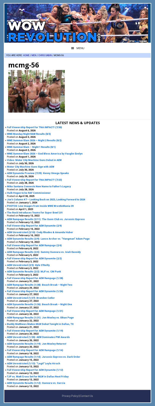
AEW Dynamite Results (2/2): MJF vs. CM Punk (34, 271)
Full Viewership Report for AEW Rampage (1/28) (35, 278)
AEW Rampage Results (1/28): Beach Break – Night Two (39, 284)
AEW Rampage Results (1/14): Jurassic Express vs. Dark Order (43, 356)
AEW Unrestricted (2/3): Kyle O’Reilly (28, 265)
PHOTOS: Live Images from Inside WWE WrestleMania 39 (40, 206)
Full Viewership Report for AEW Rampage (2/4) (34, 245)
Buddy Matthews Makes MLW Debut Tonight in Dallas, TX (40, 324)
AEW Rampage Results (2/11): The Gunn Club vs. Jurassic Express (46, 219)
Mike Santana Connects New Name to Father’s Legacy (39, 186)
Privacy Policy (70, 395)
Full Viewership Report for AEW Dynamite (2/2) (34, 258)
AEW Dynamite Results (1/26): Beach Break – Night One (39, 304)
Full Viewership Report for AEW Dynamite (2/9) (34, 225)
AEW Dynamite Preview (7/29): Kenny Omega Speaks (38, 173)
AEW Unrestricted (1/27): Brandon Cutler (31, 297)
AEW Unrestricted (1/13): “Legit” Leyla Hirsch (33, 363)
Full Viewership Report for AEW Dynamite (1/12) (35, 369)
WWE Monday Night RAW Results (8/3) (29, 133)
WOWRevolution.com (77, 23)
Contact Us (86, 395)
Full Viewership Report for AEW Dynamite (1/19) (35, 330)
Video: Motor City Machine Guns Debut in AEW (34, 160)
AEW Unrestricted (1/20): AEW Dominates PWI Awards (38, 337)
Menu (80, 48)
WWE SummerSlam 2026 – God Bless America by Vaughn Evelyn (45, 153)
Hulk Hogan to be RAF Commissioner (29, 192)
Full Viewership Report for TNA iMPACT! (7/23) (34, 179)
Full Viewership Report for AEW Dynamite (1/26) (35, 291)
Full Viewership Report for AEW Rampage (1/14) (35, 350)
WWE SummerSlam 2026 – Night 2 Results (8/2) (34, 140)
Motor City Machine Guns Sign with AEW (30, 166)
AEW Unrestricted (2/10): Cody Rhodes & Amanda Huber (40, 232)
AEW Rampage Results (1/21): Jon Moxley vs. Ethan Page (40, 317)
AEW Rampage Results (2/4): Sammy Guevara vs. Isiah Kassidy (44, 252)
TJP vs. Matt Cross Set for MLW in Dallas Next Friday (38, 376)
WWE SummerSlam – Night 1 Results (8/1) (31, 147)
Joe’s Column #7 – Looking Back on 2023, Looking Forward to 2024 (46, 199)
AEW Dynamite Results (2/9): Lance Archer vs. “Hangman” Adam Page (48, 238)
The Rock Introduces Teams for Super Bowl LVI (35, 212)
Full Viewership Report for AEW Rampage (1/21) (35, 311)
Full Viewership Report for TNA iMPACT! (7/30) (34, 127)
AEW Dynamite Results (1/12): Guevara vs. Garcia (36, 383)
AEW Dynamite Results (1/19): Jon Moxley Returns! (36, 343)
